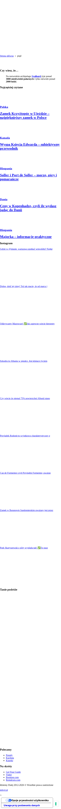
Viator (9, 774)
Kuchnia (10, 758)
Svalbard (36, 76)
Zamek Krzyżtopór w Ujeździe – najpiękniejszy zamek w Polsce (24, 115)
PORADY (11, 31)
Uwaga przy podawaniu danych (22, 805)
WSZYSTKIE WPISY (13, 26)
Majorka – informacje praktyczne (26, 237)
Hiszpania (6, 168)
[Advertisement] (30, 701)
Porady (9, 755)
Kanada (5, 137)
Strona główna (7, 56)
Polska (4, 107)
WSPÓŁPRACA (14, 33)
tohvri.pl (4, 790)
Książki (9, 760)
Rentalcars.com (13, 780)
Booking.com (12, 777)
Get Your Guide (13, 772)
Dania (3, 199)
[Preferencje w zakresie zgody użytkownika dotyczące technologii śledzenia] (56, 804)
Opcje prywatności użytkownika (30, 800)
